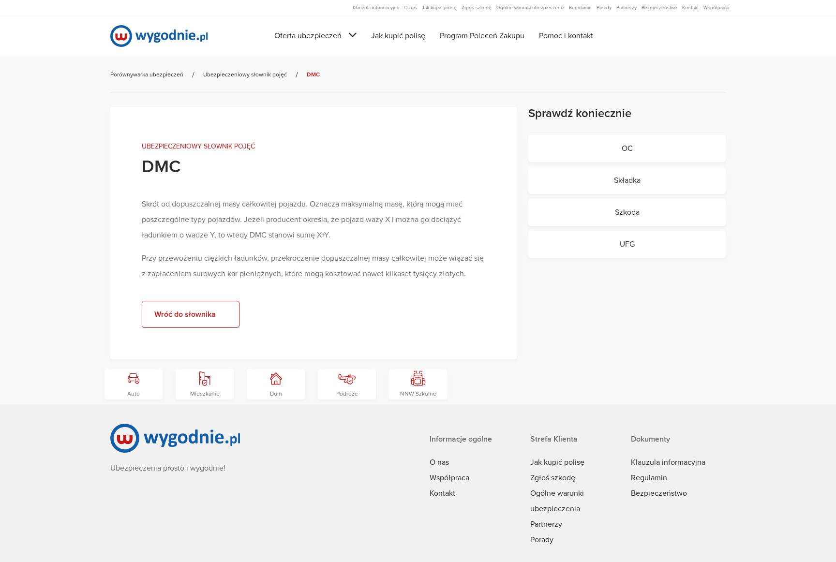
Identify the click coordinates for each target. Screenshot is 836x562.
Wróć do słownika (185, 314)
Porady (541, 540)
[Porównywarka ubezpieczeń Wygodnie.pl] (159, 36)
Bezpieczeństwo (659, 493)
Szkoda (627, 212)
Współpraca (449, 478)
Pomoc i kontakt (566, 36)
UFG (627, 244)
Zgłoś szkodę (552, 478)
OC (627, 148)
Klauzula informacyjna (668, 462)
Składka (627, 180)
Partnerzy (546, 524)
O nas (439, 462)
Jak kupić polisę (398, 36)
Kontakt (442, 493)
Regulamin (649, 478)
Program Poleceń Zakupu (482, 36)
